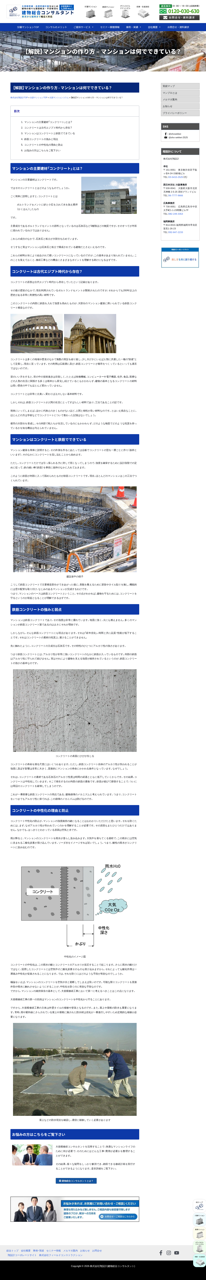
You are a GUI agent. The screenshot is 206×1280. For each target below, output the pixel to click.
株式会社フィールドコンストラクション (61, 1255)
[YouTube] (176, 1252)
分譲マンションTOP (28, 27)
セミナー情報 (53, 1250)
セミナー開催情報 (110, 27)
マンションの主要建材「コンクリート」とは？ (48, 122)
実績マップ (169, 86)
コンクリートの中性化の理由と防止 (43, 144)
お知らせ (167, 106)
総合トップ (12, 1250)
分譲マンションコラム (59, 97)
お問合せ (97, 1250)
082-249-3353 (176, 214)
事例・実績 (132, 27)
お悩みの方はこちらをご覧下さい (42, 150)
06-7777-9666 (176, 195)
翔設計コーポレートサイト (22, 1255)
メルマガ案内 (170, 99)
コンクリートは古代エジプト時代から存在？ (48, 127)
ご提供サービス (82, 27)
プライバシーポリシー (175, 113)
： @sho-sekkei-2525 (177, 137)
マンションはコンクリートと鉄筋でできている (49, 133)
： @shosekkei (174, 134)
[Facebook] (160, 1252)
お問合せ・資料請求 (178, 27)
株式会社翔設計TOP (19, 97)
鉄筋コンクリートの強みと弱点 (41, 139)
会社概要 (153, 27)
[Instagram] (168, 1252)
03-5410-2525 (176, 177)
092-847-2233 (176, 232)
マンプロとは (170, 92)
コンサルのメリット (56, 27)
